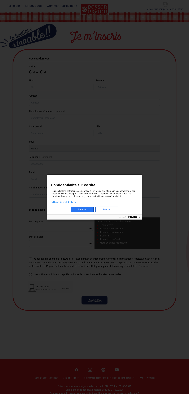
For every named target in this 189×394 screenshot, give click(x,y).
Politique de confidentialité (63, 202)
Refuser (106, 209)
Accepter (82, 209)
